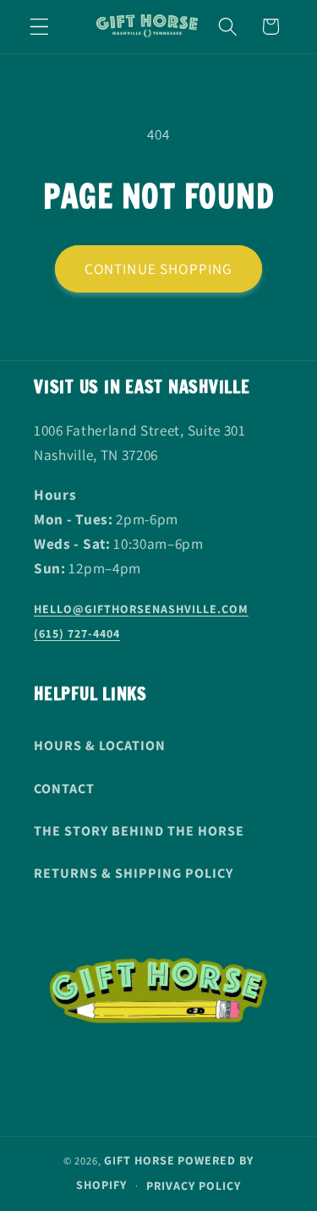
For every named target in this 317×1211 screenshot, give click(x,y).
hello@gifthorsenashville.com (141, 608)
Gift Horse (139, 1160)
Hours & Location (100, 745)
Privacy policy (193, 1185)
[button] (39, 26)
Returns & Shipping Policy (133, 873)
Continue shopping (159, 268)
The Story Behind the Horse (139, 831)
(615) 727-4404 (77, 633)
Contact (64, 788)
